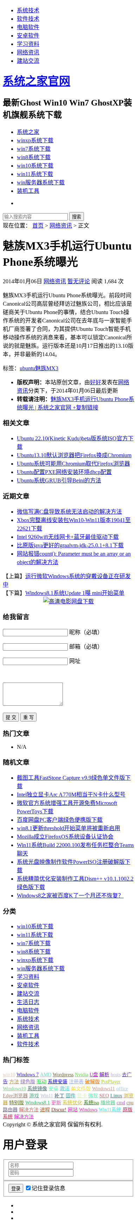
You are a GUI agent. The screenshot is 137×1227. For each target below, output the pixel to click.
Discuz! (58, 1109)
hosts (115, 1074)
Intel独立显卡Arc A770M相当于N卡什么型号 (71, 795)
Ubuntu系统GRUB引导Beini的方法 (59, 480)
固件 (71, 1095)
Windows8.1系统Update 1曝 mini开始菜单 (74, 593)
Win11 (46, 1095)
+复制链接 (84, 408)
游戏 (34, 1095)
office (122, 1088)
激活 (65, 1088)
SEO (104, 1095)
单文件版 (81, 1088)
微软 (93, 1095)
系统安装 (57, 1081)
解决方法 (29, 1109)
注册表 (76, 1081)
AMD (45, 1074)
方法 (14, 1081)
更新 (56, 1102)
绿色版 (27, 1081)
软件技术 (28, 19)
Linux (116, 1095)
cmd (121, 1102)
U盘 (94, 1074)
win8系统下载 (34, 157)
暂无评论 (78, 281)
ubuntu (27, 368)
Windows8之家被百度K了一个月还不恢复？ (70, 896)
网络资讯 (28, 52)
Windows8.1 (37, 1102)
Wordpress (63, 1074)
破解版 (92, 1081)
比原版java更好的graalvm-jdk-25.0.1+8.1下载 (70, 545)
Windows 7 (28, 1074)
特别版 (16, 1102)
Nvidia (81, 1074)
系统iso (91, 1102)
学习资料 (28, 44)
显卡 (82, 1095)
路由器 (10, 1109)
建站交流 (28, 61)
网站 (73, 1109)
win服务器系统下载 (41, 182)
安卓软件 (28, 36)
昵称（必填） (86, 632)
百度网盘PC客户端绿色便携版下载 (60, 820)
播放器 (107, 1102)
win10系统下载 (35, 166)
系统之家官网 (36, 81)
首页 (38, 226)
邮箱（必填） (86, 647)
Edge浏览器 (15, 1095)
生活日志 (28, 1002)
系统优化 (72, 1102)
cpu (129, 1102)
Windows (88, 1109)
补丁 (59, 1095)
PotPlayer (110, 1081)
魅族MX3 (46, 368)
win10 (9, 1074)
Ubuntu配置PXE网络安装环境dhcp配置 (64, 472)
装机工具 (28, 191)
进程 (45, 1109)
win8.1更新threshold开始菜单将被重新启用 (68, 828)
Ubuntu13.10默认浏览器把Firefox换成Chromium (74, 455)
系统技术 (28, 10)
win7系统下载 (34, 149)
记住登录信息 (48, 1188)
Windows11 (103, 1088)
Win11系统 (110, 1109)
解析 (104, 1074)
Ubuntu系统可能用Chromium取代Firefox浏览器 (73, 464)
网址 (74, 661)
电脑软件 (28, 27)
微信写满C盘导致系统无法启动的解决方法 (69, 512)
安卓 (53, 1088)
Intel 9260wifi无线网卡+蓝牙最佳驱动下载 (68, 537)
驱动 (41, 1081)
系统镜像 (37, 1088)
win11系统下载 (35, 174)
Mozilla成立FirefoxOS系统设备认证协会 (65, 837)
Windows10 (14, 1088)
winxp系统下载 (35, 140)
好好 (95, 382)
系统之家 (28, 132)
